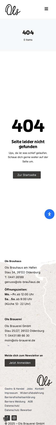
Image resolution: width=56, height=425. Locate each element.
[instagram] (14, 418)
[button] (5, 419)
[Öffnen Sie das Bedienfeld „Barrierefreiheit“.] (49, 214)
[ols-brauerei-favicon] (13, 2)
